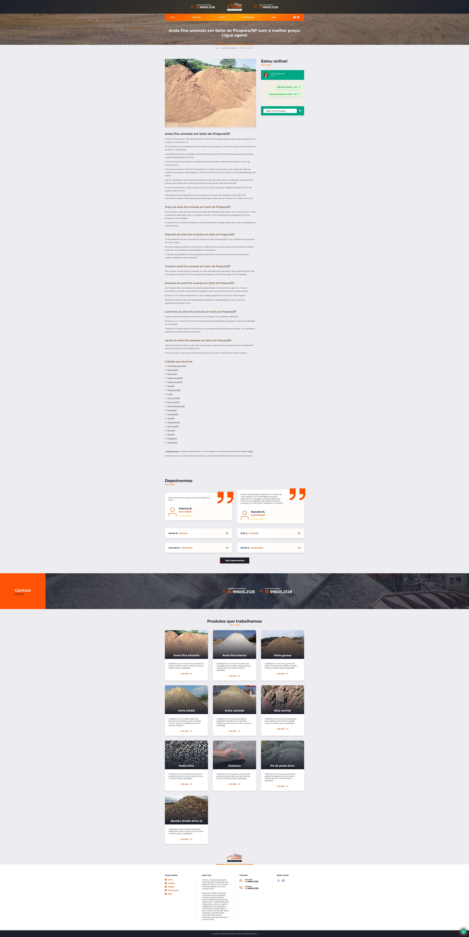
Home (217, 48)
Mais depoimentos (234, 560)
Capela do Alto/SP (175, 378)
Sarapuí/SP (172, 410)
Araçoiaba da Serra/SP (176, 366)
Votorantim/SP (173, 422)
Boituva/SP (172, 374)
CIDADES (221, 17)
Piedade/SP (172, 438)
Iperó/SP (171, 386)
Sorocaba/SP (172, 414)
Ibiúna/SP (171, 430)
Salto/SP (171, 434)
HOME (172, 17)
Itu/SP (170, 394)
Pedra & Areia (172, 451)
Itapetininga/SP (174, 390)
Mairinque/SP (173, 426)
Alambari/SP (172, 370)
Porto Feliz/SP (173, 402)
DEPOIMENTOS (248, 17)
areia (251, 451)
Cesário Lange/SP (174, 382)
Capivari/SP (172, 442)
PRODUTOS (196, 17)
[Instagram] (283, 880)
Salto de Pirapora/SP (229, 48)
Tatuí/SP (171, 418)
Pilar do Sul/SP (173, 398)
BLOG (274, 17)
